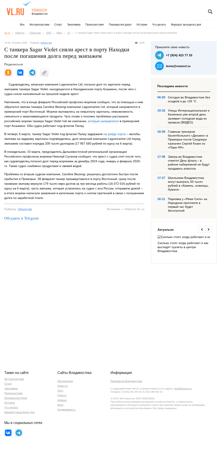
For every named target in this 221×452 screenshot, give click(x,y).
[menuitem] (184, 244)
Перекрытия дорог (120, 24)
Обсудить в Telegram (21, 217)
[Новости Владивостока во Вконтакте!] (8, 433)
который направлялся (103, 121)
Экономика (74, 24)
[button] (201, 229)
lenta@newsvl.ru (178, 66)
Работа (61, 395)
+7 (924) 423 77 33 (179, 55)
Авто (60, 390)
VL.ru (19, 8)
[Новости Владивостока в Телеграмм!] (19, 433)
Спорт (58, 24)
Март (59, 32)
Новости (39, 9)
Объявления (65, 381)
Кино (60, 404)
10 (68, 32)
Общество (35, 32)
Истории (142, 24)
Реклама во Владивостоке (126, 381)
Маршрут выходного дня (186, 24)
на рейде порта (115, 134)
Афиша (61, 400)
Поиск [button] (210, 11)
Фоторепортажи (39, 24)
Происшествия (94, 24)
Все (22, 24)
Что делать (159, 24)
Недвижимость (66, 409)
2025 (48, 32)
